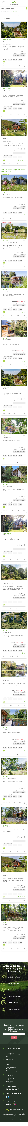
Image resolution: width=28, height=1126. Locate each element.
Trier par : (8, 16)
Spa (7, 1070)
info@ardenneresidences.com (8, 1114)
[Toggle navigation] (4, 2)
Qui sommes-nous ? (10, 1078)
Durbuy (7, 1065)
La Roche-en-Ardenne (11, 1067)
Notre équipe (9, 1082)
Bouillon (8, 1062)
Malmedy (8, 1068)
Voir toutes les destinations (12, 1071)
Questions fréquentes (11, 1053)
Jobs (7, 1056)
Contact (7, 1052)
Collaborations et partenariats (13, 1054)
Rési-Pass (8, 1079)
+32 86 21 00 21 (18, 1114)
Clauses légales (9, 1081)
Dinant (7, 1064)
